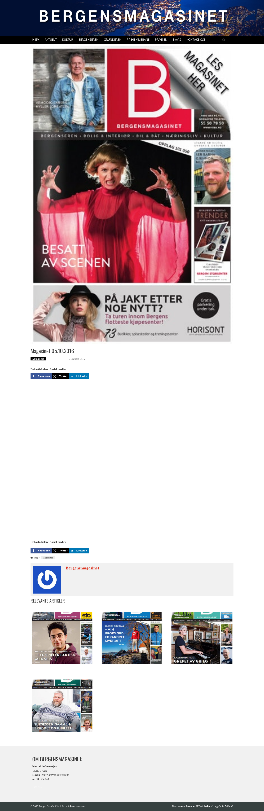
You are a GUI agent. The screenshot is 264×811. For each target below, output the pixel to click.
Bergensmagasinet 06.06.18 (185, 668)
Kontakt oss (195, 40)
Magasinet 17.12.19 (41, 735)
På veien (161, 40)
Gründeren (112, 40)
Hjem (35, 40)
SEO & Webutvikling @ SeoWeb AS (214, 806)
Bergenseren (88, 40)
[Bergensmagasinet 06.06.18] (202, 638)
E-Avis (177, 40)
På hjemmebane (138, 40)
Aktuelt (51, 40)
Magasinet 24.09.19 (41, 668)
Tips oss (36, 787)
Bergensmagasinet (57, 358)
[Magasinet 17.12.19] (62, 706)
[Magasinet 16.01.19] (132, 638)
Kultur (67, 40)
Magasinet (38, 358)
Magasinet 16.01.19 (111, 668)
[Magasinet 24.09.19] (62, 638)
